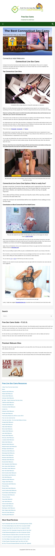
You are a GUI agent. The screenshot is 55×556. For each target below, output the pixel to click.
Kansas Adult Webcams (7, 435)
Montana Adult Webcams (8, 457)
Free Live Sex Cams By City (8, 417)
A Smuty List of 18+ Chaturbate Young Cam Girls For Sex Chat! (16, 530)
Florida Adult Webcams (7, 413)
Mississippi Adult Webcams (8, 453)
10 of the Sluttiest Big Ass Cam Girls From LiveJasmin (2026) (16, 525)
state (15, 258)
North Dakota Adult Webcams (9, 475)
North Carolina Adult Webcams (9, 472)
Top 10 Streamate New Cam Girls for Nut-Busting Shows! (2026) (17, 523)
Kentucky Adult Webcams (8, 437)
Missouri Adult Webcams (7, 455)
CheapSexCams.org (20, 302)
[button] (53, 24)
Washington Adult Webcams (8, 508)
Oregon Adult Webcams (7, 481)
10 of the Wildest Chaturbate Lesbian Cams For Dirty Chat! (15, 539)
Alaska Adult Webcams (7, 393)
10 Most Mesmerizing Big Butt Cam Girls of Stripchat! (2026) (16, 532)
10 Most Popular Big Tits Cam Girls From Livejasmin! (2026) (16, 528)
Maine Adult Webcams (7, 442)
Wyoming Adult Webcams (8, 514)
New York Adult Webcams (8, 470)
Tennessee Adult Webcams (8, 494)
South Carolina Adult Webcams (9, 490)
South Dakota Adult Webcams (9, 492)
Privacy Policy (5, 486)
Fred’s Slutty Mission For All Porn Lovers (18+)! (12, 415)
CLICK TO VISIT (29, 236)
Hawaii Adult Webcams (7, 424)
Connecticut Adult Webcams (8, 406)
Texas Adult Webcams (7, 499)
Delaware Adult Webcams (8, 411)
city (11, 258)
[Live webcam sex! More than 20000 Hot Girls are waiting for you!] (13, 368)
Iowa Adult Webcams (7, 433)
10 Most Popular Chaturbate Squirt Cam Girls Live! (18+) (15, 541)
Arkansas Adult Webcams (8, 398)
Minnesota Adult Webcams (8, 450)
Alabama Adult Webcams (8, 391)
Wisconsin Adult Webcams (8, 512)
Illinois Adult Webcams (7, 428)
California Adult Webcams (8, 402)
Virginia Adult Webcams (7, 505)
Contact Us (4, 409)
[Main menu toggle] (2, 24)
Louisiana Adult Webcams (8, 439)
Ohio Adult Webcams (7, 477)
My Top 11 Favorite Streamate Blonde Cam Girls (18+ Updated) (16, 543)
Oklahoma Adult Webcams (8, 479)
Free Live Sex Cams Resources (14, 383)
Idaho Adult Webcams (7, 426)
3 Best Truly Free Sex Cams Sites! (10, 387)
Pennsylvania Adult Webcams (9, 483)
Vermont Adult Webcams (7, 503)
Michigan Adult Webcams (8, 448)
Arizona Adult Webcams (7, 395)
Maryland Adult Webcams (8, 444)
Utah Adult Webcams (7, 501)
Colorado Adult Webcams (8, 404)
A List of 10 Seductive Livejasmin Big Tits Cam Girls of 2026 (16, 536)
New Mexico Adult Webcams (8, 468)
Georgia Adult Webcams (7, 422)
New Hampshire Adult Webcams (9, 464)
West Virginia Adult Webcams (9, 510)
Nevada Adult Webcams (7, 461)
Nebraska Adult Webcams (8, 459)
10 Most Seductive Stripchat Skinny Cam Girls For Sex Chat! (16, 534)
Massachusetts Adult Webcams (9, 446)
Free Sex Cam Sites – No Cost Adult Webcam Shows (14, 420)
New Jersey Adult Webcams (8, 466)
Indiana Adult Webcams (7, 431)
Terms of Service (6, 497)
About (3, 389)
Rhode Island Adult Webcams (9, 488)
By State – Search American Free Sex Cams (12, 400)
